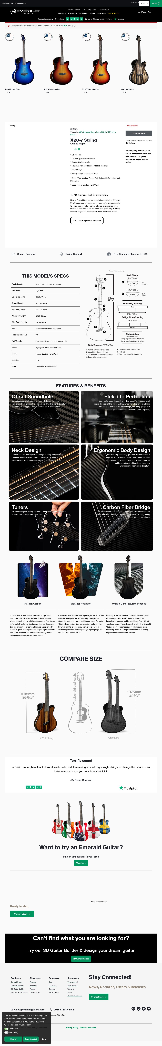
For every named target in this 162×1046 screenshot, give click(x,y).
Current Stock (101, 132)
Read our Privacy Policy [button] (20, 1025)
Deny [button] (44, 1039)
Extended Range (89, 132)
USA (65, 26)
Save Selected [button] (31, 1039)
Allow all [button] (13, 1039)
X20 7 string (111, 132)
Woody (72, 135)
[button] (6, 1029)
